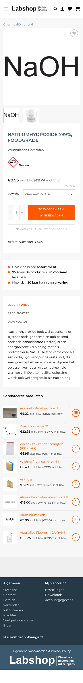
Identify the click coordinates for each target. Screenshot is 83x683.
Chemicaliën (13, 24)
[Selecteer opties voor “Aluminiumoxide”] (76, 519)
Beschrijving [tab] (18, 304)
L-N (30, 24)
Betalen (9, 600)
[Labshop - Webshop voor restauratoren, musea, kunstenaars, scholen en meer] (29, 8)
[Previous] (10, 66)
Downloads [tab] (18, 321)
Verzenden (11, 605)
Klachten (10, 615)
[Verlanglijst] (70, 9)
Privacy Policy (61, 651)
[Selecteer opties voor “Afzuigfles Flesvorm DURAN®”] (76, 537)
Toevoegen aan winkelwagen (51, 212)
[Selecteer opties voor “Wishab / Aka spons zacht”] (76, 466)
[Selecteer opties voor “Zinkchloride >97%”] (76, 431)
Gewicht (13, 193)
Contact (9, 595)
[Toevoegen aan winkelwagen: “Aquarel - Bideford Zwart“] (76, 413)
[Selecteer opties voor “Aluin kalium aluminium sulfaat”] (76, 502)
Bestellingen (54, 590)
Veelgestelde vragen (19, 620)
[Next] (73, 66)
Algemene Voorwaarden (30, 651)
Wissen (70, 186)
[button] (5, 9)
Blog (7, 625)
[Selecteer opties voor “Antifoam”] (76, 484)
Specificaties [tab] (18, 313)
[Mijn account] (62, 9)
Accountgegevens (59, 600)
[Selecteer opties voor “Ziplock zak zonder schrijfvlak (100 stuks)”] (76, 448)
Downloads (53, 595)
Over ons (10, 590)
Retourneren (13, 610)
